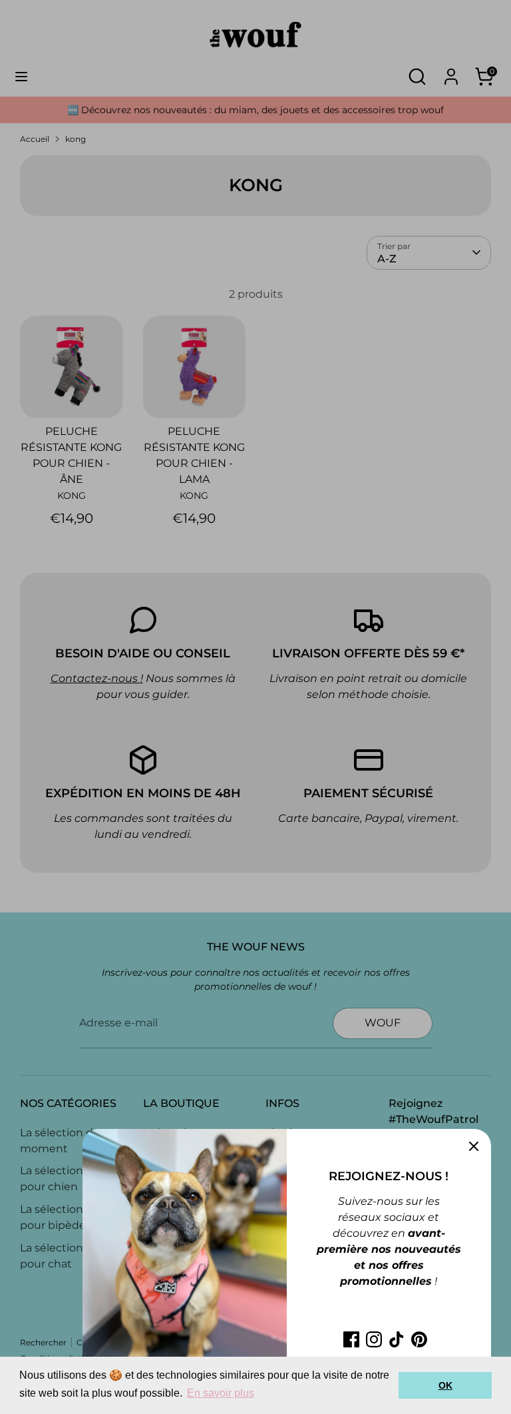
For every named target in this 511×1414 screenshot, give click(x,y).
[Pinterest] (419, 1339)
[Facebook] (351, 1339)
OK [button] (445, 1385)
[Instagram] (374, 1339)
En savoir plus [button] (220, 1393)
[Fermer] (473, 1146)
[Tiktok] (397, 1339)
